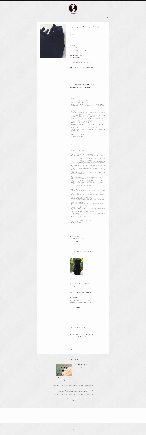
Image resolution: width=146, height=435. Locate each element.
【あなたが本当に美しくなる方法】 (77, 55)
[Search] (107, 17)
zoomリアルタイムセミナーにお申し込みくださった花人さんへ (82, 366)
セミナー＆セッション (77, 349)
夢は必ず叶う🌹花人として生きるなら (73, 399)
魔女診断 (73, 67)
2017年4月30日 (72, 34)
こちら (87, 62)
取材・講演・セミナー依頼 (45, 415)
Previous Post (70, 359)
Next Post (77, 359)
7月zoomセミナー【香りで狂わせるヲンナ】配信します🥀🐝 (64, 379)
